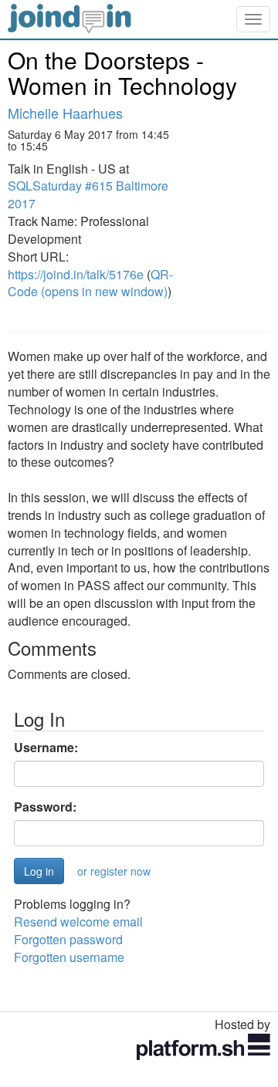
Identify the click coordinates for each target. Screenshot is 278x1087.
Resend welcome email (78, 921)
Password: (45, 806)
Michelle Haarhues (65, 113)
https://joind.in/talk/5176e (76, 274)
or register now (114, 871)
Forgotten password (68, 939)
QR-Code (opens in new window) (90, 283)
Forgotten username (69, 957)
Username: (46, 747)
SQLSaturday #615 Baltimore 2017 (88, 194)
